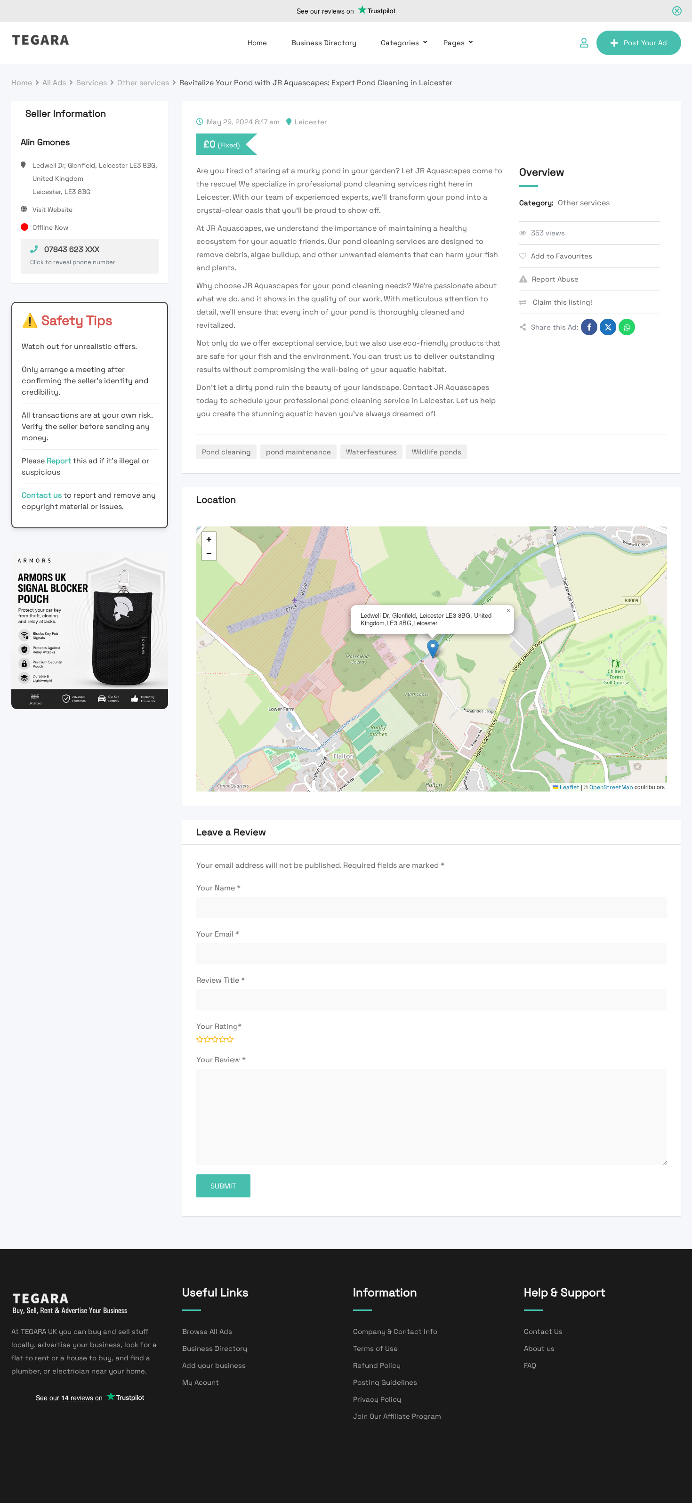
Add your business (214, 1365)
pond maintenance (298, 451)
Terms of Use (375, 1348)
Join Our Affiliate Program (397, 1416)
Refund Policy (377, 1365)
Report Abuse (555, 279)
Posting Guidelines (385, 1382)
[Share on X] (608, 327)
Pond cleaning (226, 451)
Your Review (221, 1060)
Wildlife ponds (436, 451)
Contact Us (543, 1331)
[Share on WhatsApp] (627, 327)
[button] (433, 649)
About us (539, 1348)
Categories (400, 42)
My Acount (200, 1382)
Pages (454, 42)
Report (60, 461)
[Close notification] (677, 10)
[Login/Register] (584, 43)
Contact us (42, 495)
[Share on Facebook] (589, 327)
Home (257, 42)
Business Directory (323, 42)
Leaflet (568, 787)
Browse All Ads (207, 1331)
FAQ (530, 1365)
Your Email (217, 934)
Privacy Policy (377, 1399)
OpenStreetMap (611, 787)
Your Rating (218, 1026)
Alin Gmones (45, 142)
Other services (584, 203)
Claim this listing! (561, 302)
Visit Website (52, 209)
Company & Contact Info (395, 1331)
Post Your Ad (645, 42)
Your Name (218, 888)
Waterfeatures (371, 451)
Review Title (220, 980)
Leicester (311, 121)
